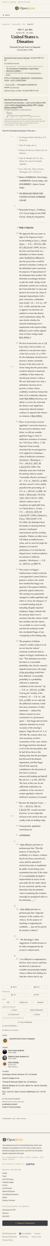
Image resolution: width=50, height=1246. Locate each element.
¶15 (17, 802)
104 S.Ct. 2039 (31, 511)
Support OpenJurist (25, 1223)
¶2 (18, 145)
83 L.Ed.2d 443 (26, 247)
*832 (11, 136)
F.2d (23, 24)
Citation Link (23, 1002)
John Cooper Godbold (16, 1050)
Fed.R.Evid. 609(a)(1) (34, 257)
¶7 (18, 193)
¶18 (17, 844)
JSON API (6, 1216)
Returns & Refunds (9, 1237)
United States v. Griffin (23, 105)
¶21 (17, 959)
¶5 (18, 168)
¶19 (17, 909)
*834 (11, 816)
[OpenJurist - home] (25, 8)
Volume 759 (16, 24)
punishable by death (34, 875)
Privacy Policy (7, 1240)
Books (4, 1197)
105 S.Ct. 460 (39, 243)
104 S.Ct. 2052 (31, 463)
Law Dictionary (7, 1179)
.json (13, 1118)
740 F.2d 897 (31, 518)
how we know (14, 87)
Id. (44, 686)
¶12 (17, 421)
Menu (7, 15)
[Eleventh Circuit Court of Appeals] (4, 1064)
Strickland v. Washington (21, 78)
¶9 (18, 227)
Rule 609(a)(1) (26, 844)
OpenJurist (6, 24)
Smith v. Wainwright (27, 494)
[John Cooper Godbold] (4, 1051)
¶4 (18, 158)
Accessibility (25, 1233)
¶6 (18, 177)
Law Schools (7, 1188)
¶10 (17, 233)
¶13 (17, 569)
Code (4, 1176)
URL (8, 1002)
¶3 (18, 150)
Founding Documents (10, 1194)
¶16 (17, 826)
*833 (11, 367)
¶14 (17, 641)
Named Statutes (8, 1191)
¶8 (18, 209)
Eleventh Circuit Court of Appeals (25, 47)
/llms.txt (5, 1213)
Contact (37, 1233)
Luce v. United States (18, 80)
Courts (4, 1185)
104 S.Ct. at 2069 (30, 563)
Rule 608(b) (24, 337)
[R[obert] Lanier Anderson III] (4, 1058)
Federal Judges (8, 1182)
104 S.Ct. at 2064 (39, 480)
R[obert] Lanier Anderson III (18, 1057)
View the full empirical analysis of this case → (19, 131)
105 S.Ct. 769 (31, 806)
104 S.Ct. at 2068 (35, 491)
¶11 (17, 343)
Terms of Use (36, 1237)
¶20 (17, 939)
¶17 (17, 835)
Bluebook (40, 1002)
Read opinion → (13, 1067)
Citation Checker (8, 1200)
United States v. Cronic (32, 508)
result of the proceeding (11, 1107)
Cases (4, 1173)
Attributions (24, 1237)
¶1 (18, 137)
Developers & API (8, 1210)
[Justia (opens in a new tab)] (30, 1164)
